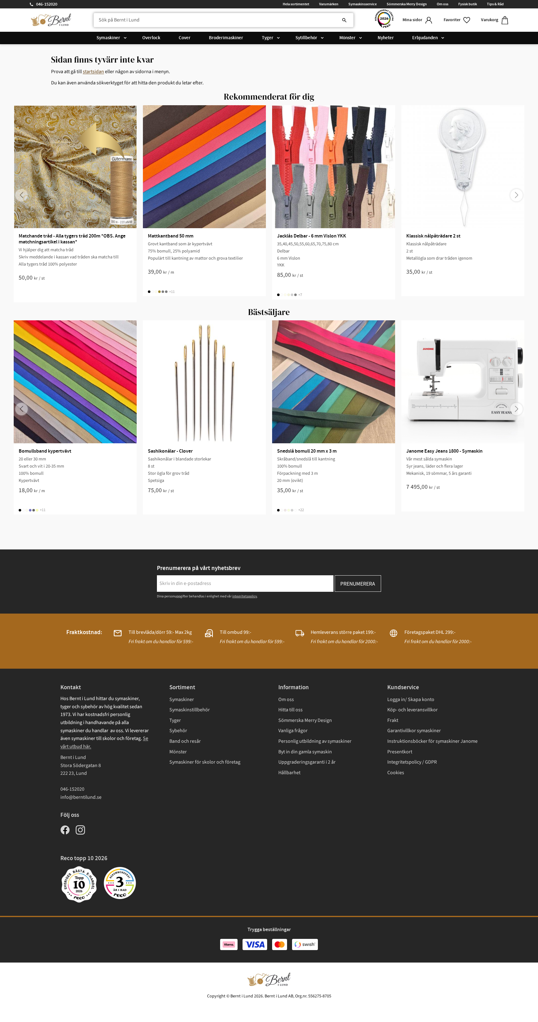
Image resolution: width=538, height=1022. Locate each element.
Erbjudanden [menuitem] (425, 38)
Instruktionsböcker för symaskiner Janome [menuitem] (432, 741)
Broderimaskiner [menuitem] (226, 38)
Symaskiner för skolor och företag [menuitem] (204, 762)
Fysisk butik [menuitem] (467, 4)
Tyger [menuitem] (267, 38)
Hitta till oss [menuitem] (290, 709)
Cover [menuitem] (185, 38)
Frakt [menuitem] (392, 720)
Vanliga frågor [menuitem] (293, 730)
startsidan (93, 71)
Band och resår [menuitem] (185, 741)
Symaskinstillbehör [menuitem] (189, 709)
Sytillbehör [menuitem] (306, 38)
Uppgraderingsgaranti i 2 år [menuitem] (307, 762)
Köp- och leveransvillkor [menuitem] (412, 709)
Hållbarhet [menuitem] (289, 772)
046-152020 (46, 4)
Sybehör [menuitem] (178, 730)
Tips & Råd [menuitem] (495, 4)
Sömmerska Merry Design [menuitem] (407, 4)
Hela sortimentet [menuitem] (296, 4)
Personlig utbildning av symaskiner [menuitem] (315, 741)
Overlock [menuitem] (151, 38)
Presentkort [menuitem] (399, 751)
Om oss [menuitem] (442, 4)
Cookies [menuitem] (395, 772)
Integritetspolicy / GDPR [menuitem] (412, 762)
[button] (457, 20)
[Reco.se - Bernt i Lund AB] (384, 20)
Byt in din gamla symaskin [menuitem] (305, 751)
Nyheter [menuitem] (386, 38)
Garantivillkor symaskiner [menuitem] (414, 730)
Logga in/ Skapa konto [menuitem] (410, 699)
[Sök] (344, 20)
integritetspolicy (244, 596)
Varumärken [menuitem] (328, 4)
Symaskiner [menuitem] (108, 38)
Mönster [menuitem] (347, 38)
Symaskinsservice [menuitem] (362, 4)
